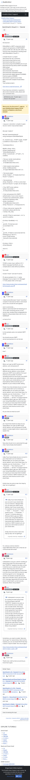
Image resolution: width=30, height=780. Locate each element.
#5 (26, 328)
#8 (26, 420)
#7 (26, 360)
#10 (26, 453)
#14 (26, 657)
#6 (26, 348)
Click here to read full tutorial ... (11, 86)
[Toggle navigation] (26, 14)
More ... (5, 743)
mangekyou (10, 116)
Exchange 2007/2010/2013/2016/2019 (13, 766)
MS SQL (5, 741)
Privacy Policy (8, 718)
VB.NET (5, 734)
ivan (8, 34)
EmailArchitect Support (10, 14)
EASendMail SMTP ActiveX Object (12, 21)
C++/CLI (5, 757)
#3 (26, 259)
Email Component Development (12, 20)
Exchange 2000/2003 (8, 764)
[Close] (26, 106)
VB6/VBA (5, 736)
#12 (26, 558)
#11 (26, 494)
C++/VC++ (5, 738)
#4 (26, 296)
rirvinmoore (10, 554)
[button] (13, 108)
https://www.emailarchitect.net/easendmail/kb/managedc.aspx (15, 285)
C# (4, 733)
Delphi (5, 740)
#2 (26, 120)
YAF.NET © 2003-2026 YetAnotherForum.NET (24, 719)
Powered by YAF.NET (16, 718)
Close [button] (19, 776)
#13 (26, 592)
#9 (26, 439)
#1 (26, 39)
